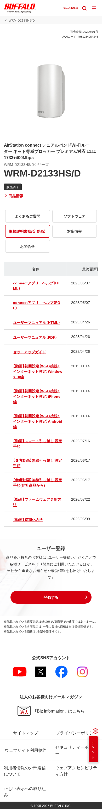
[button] (51, 597)
